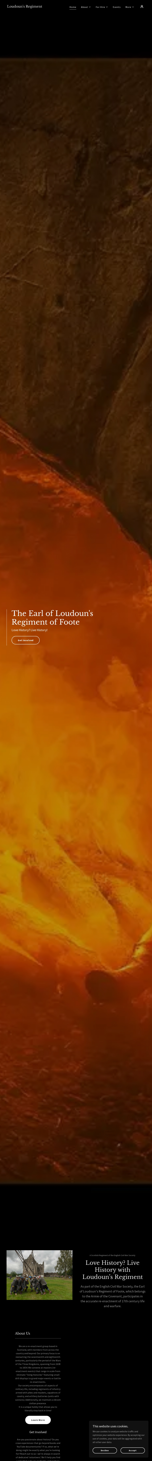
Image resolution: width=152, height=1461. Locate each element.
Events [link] (117, 7)
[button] (86, 7)
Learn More (38, 1419)
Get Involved (25, 640)
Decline (105, 1450)
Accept (132, 1450)
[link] (24, 6)
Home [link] (72, 7)
